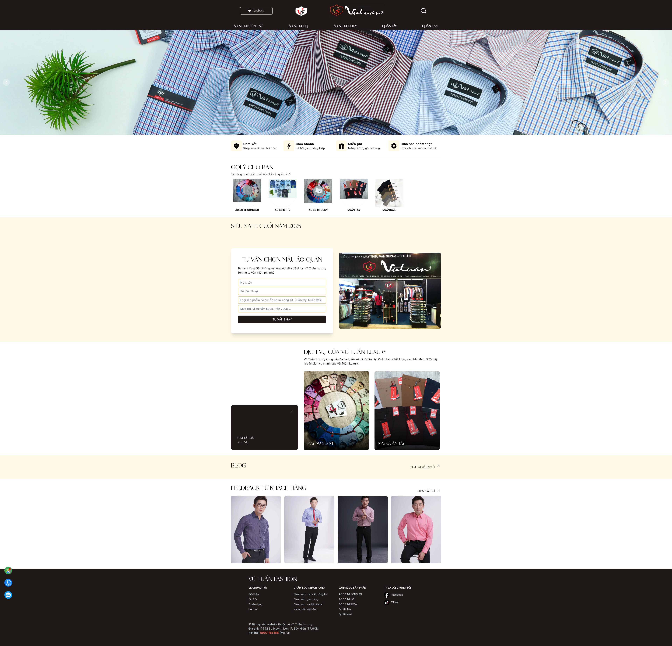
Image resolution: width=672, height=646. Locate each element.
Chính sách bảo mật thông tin (310, 594)
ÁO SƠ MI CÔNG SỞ (247, 209)
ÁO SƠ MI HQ (282, 209)
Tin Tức (253, 599)
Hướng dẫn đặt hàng (305, 609)
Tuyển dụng (255, 604)
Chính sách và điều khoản (308, 604)
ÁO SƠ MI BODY (318, 209)
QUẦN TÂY (353, 209)
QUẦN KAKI (389, 209)
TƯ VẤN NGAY (282, 319)
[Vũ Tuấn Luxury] (334, 130)
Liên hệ (252, 609)
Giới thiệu (253, 594)
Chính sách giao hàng (306, 599)
